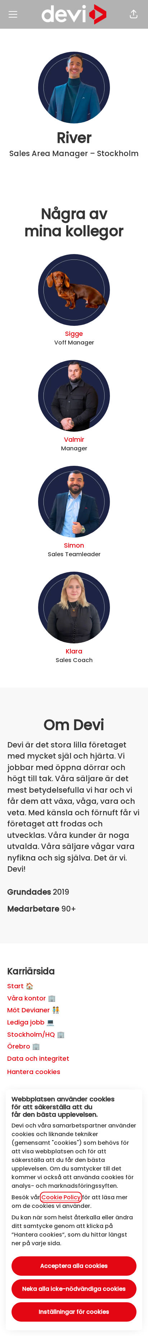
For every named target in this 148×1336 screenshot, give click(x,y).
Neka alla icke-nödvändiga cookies (74, 1289)
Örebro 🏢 (23, 1046)
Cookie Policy (60, 1197)
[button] (134, 14)
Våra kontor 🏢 (31, 998)
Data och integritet (38, 1058)
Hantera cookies (33, 1071)
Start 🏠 (20, 985)
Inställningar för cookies (74, 1312)
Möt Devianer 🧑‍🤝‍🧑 (33, 1009)
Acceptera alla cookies (74, 1266)
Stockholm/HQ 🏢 (36, 1034)
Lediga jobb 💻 (30, 1022)
